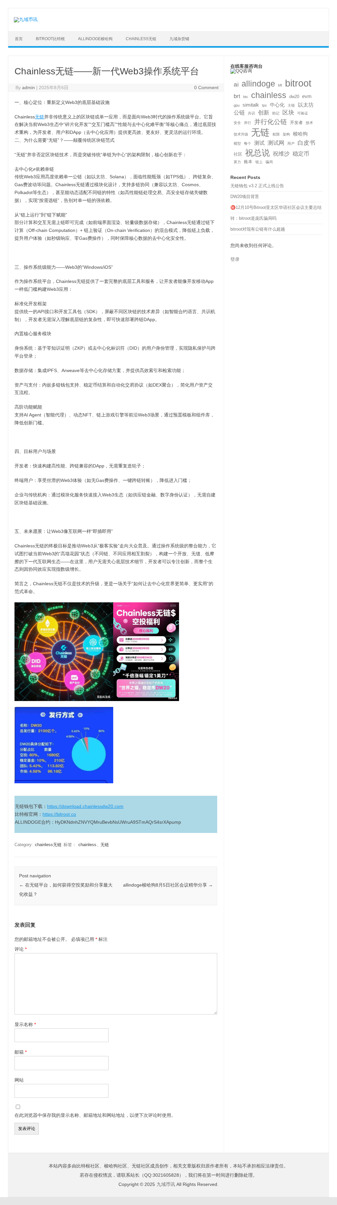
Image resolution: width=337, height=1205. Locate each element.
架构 (286, 134)
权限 (276, 134)
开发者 (296, 122)
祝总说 (257, 152)
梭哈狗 (300, 134)
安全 (237, 123)
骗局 (269, 162)
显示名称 (25, 1024)
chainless (87, 844)
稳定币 (301, 154)
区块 (288, 112)
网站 (19, 1080)
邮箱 (20, 1052)
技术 (309, 123)
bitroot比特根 (50, 39)
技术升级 (241, 134)
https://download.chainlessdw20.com (85, 806)
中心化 (277, 105)
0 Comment (206, 87)
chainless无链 (141, 39)
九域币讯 (166, 1184)
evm (307, 96)
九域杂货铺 (179, 39)
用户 (291, 143)
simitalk (251, 105)
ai (236, 84)
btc (245, 97)
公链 (239, 113)
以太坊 (306, 105)
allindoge (258, 83)
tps (264, 105)
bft (280, 85)
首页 (19, 39)
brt (237, 96)
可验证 (302, 113)
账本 (248, 161)
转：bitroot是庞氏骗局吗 (253, 218)
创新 (263, 113)
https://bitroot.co (59, 814)
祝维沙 (281, 154)
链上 (259, 162)
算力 (237, 162)
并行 (247, 123)
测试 (259, 143)
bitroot (298, 83)
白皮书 (306, 142)
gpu (237, 105)
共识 (251, 113)
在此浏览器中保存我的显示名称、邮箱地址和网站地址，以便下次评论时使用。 (95, 1115)
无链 (39, 116)
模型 (237, 143)
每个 (247, 143)
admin (28, 87)
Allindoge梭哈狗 (95, 39)
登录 (235, 259)
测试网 (276, 143)
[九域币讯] (26, 19)
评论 (20, 949)
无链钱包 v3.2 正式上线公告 (257, 185)
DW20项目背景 (244, 196)
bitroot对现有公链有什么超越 (257, 229)
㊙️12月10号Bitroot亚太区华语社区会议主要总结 (276, 207)
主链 (291, 105)
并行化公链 (270, 121)
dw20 (294, 96)
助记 (275, 113)
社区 (238, 154)
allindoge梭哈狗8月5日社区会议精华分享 (168, 885)
